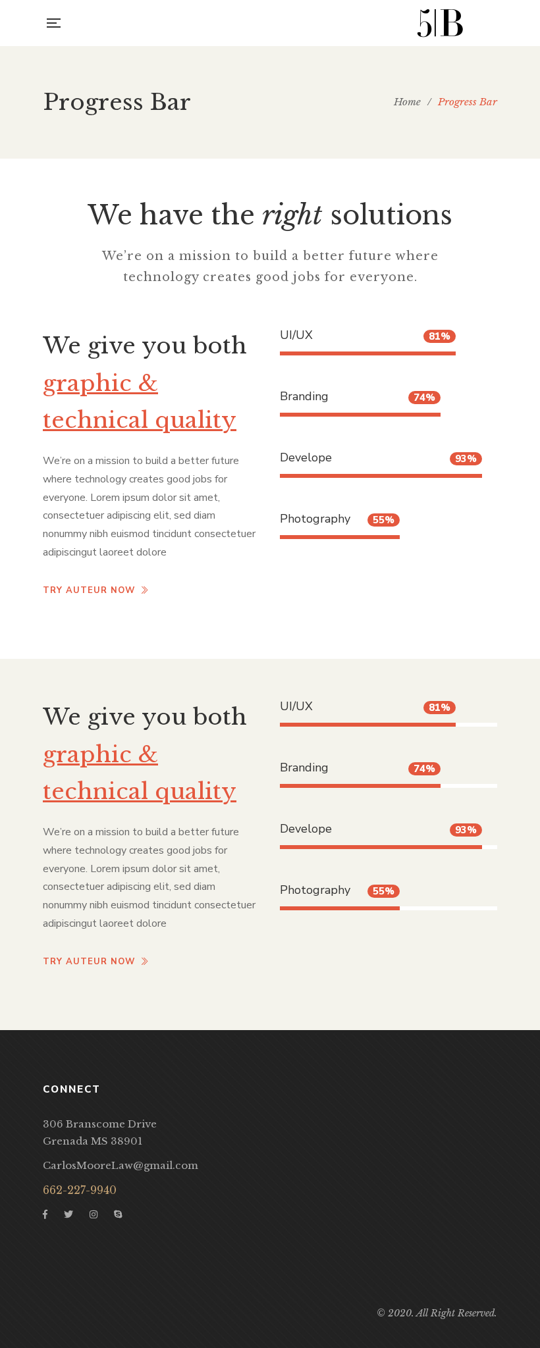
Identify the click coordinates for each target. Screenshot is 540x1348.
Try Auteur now (89, 590)
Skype (118, 1214)
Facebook (45, 1214)
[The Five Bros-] (440, 23)
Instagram (93, 1214)
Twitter (68, 1214)
